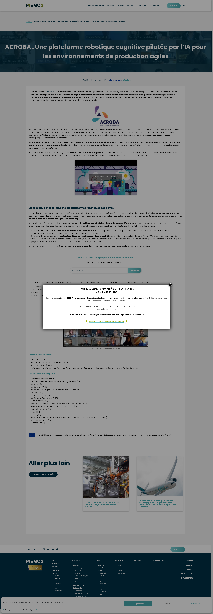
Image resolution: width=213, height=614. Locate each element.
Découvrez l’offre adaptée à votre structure (106, 321)
